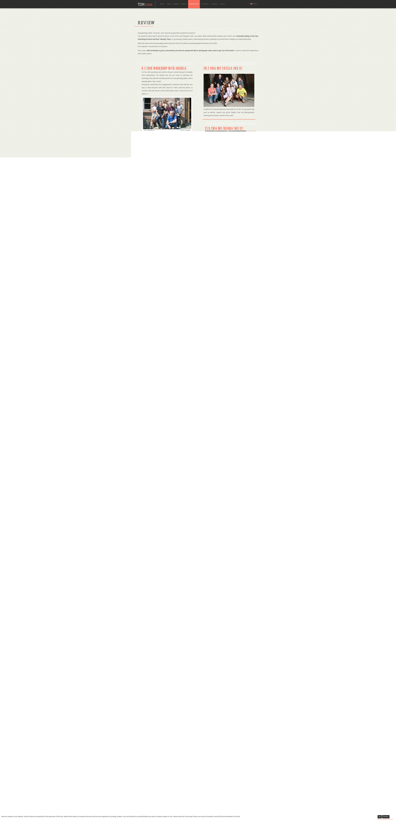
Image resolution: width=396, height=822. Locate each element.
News (169, 4)
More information (383, 819)
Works (176, 4)
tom (145, 4)
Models (184, 4)
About (162, 4)
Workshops (194, 4)
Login (222, 4)
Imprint (391, 819)
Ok (380, 817)
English (254, 4)
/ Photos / (205, 4)
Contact (214, 4)
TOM (197, 810)
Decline (385, 817)
